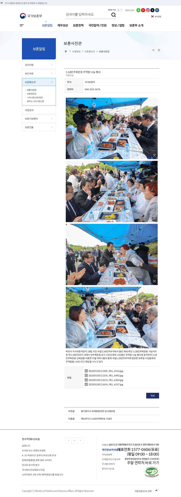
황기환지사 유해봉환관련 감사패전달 (98, 411)
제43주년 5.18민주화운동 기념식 (96, 418)
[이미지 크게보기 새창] (154, 156)
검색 (113, 14)
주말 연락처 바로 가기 (143, 462)
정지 (74, 440)
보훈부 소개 (136, 25)
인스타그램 (148, 10)
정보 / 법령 (118, 25)
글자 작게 (121, 10)
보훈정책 (78, 25)
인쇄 (159, 50)
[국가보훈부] (31, 16)
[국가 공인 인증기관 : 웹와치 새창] (151, 476)
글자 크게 (118, 10)
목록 (153, 395)
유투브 (143, 10)
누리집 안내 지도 (22, 25)
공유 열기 (153, 50)
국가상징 (158, 16)
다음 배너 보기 (80, 440)
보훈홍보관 (90, 51)
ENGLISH (129, 10)
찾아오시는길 (108, 468)
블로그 (138, 10)
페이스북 (157, 10)
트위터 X (152, 10)
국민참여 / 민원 (97, 25)
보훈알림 (47, 25)
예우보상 (63, 25)
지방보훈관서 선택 (143, 491)
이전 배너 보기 (68, 440)
